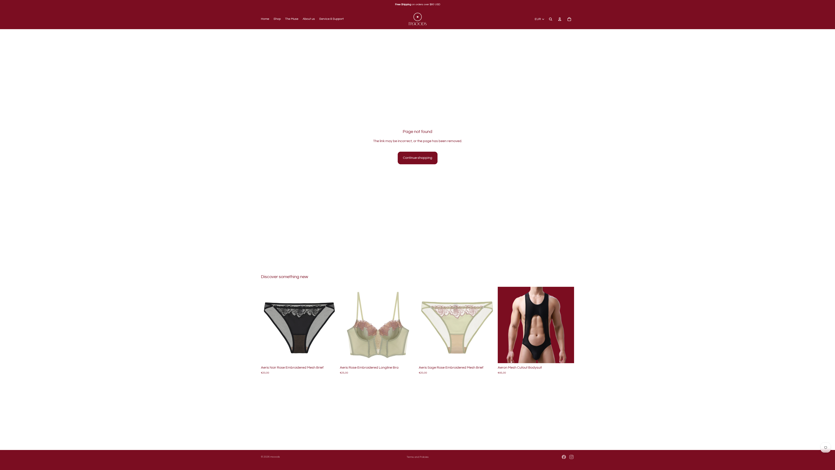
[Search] (550, 19)
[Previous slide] (267, 325)
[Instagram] (571, 457)
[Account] (559, 19)
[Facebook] (563, 457)
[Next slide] (330, 325)
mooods (275, 456)
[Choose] (330, 357)
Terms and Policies (418, 457)
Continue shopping (417, 157)
